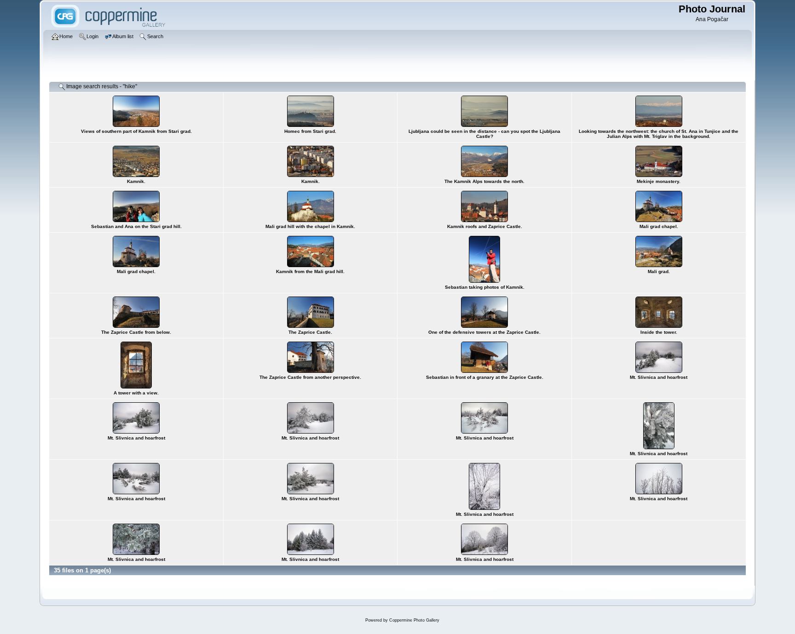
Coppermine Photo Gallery (414, 620)
